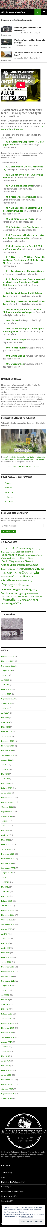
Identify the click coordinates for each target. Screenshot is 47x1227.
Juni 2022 (5, 826)
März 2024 (5, 727)
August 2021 (6, 873)
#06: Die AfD (12, 320)
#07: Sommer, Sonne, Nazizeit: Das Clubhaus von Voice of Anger (22, 311)
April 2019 (5, 1004)
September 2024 (8, 699)
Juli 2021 (4, 877)
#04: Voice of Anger (16, 339)
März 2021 (5, 896)
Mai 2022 (5, 830)
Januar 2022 (6, 849)
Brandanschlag (24, 555)
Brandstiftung (36, 555)
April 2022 (5, 835)
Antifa (3, 1177)
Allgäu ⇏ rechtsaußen (13, 12)
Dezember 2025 (7, 656)
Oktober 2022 (7, 807)
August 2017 (6, 1098)
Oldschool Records (22, 576)
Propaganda (11, 584)
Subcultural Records (20, 596)
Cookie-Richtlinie (27, 1217)
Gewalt (29, 561)
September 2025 (8, 666)
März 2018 (5, 1065)
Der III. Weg (7, 561)
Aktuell (4, 1172)
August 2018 (6, 1042)
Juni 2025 (5, 680)
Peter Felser (21, 580)
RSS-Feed (9, 501)
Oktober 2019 (7, 976)
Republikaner (39, 590)
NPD (15, 573)
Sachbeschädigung (13, 593)
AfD (15, 548)
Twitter (8, 483)
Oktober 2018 (7, 1032)
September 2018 (8, 1037)
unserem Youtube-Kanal (22, 128)
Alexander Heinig (25, 549)
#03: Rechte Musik (15, 347)
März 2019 (5, 1009)
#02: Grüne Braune (15, 355)
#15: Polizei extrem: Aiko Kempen (23, 227)
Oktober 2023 (7, 750)
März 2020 (5, 953)
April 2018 (5, 1061)
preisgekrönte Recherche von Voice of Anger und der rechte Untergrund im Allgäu (23, 458)
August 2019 (6, 985)
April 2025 (5, 685)
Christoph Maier (8, 558)
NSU (20, 573)
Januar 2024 (6, 736)
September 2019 (8, 981)
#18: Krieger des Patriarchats (21, 196)
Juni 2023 (5, 769)
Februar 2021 (6, 901)
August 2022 (6, 816)
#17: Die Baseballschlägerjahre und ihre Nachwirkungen (22, 209)
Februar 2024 (6, 732)
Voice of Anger (29, 599)
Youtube (8, 488)
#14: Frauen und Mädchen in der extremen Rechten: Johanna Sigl (24, 236)
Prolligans (31, 581)
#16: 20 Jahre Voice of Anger (20, 218)
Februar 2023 (6, 788)
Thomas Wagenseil (35, 596)
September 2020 (8, 924)
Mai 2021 (5, 887)
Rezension (5, 1201)
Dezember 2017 (7, 1079)
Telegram (9, 497)
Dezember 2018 (7, 1023)
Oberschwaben (6, 577)
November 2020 (7, 915)
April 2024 (5, 722)
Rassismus (25, 585)
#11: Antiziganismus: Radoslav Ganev (25, 271)
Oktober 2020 (7, 920)
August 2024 (6, 703)
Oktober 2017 (7, 1089)
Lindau (39, 568)
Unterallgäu (10, 599)
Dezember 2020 (7, 910)
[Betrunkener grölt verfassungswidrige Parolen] (12, 629)
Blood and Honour (24, 551)
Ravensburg (9, 589)
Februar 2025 (6, 689)
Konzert (12, 569)
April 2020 (5, 948)
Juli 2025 (4, 675)
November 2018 (7, 1028)
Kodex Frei (5, 569)
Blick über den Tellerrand (11, 1182)
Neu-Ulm (6, 572)
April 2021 (5, 891)
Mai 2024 (5, 717)
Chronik (4, 1187)
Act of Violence (6, 549)
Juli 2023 (4, 764)
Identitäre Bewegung (26, 564)
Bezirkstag (5, 552)
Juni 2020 (5, 938)
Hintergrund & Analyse (10, 1191)
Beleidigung (36, 549)
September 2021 (8, 868)
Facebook (9, 492)
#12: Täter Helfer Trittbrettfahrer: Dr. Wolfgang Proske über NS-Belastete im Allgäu (24, 260)
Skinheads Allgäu (32, 593)
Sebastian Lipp (33, 33)
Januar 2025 (6, 694)
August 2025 (6, 670)
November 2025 (7, 661)
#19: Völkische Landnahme (19, 185)
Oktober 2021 (7, 863)
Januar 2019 (6, 1018)
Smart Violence (6, 596)
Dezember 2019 (7, 967)
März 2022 (5, 840)
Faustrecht (19, 561)
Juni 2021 (5, 882)
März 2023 (5, 783)
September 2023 (8, 755)
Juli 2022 (4, 821)
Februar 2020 (6, 957)
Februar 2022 (6, 844)
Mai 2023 (5, 774)
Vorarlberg (7, 603)
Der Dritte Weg (24, 558)
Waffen (17, 603)
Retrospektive (7, 1196)
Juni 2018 (5, 1051)
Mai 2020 (5, 943)
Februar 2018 (6, 1070)
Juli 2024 (4, 708)
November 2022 (7, 802)
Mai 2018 (5, 1056)
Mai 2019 (5, 1000)
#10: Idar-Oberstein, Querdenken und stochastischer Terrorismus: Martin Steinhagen (24, 282)
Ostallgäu (8, 580)
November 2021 (7, 858)
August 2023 (6, 760)
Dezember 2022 (7, 797)
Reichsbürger (26, 589)
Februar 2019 (6, 1014)
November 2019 (7, 971)
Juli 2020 (4, 934)
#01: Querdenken (15, 363)
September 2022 (8, 811)
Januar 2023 (6, 793)
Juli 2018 (4, 1047)
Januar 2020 (6, 962)
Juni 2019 (5, 995)
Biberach (13, 552)
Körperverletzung (25, 568)
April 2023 (5, 779)
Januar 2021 (6, 906)
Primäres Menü (44, 12)
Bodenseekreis (10, 554)
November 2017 (7, 1084)
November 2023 (7, 746)
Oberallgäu (30, 572)
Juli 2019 (4, 990)
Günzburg (7, 564)
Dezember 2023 (7, 741)
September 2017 (8, 1094)
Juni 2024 (5, 713)
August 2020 (6, 929)
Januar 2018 (6, 1075)
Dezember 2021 (7, 854)
